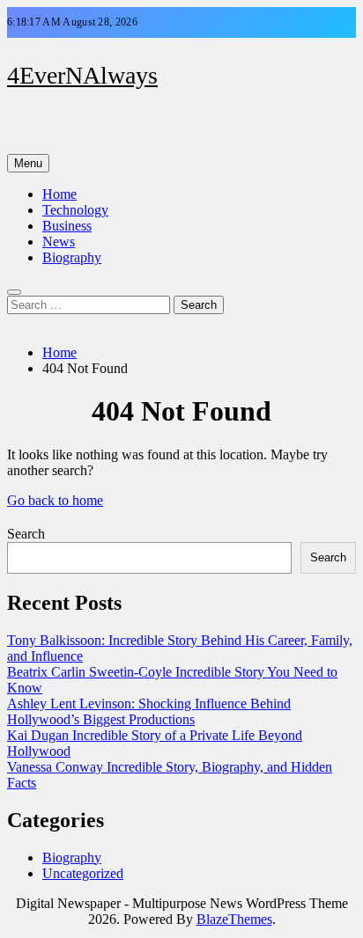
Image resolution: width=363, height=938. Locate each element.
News (58, 241)
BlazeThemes (234, 919)
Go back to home (55, 500)
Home (59, 194)
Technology (75, 209)
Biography (71, 257)
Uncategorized (82, 873)
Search (26, 533)
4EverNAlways (82, 75)
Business (67, 225)
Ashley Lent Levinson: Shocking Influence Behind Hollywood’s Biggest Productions (149, 711)
